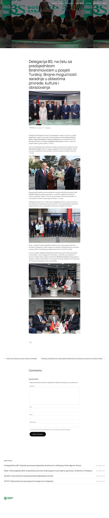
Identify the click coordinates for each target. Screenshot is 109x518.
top (30, 342)
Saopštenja (48, 128)
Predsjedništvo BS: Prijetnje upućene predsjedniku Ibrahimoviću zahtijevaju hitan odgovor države (42, 465)
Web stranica (33, 422)
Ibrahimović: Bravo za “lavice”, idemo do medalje (21, 358)
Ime (31, 407)
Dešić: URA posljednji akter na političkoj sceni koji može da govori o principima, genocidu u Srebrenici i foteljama (48, 471)
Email (31, 414)
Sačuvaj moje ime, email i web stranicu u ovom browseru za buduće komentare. (50, 429)
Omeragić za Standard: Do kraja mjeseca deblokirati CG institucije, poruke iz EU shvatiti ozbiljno (72, 358)
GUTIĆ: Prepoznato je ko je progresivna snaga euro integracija (28, 481)
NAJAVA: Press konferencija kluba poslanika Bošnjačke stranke (28, 476)
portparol (39, 128)
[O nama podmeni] (64, 3)
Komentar (32, 386)
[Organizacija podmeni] (84, 3)
